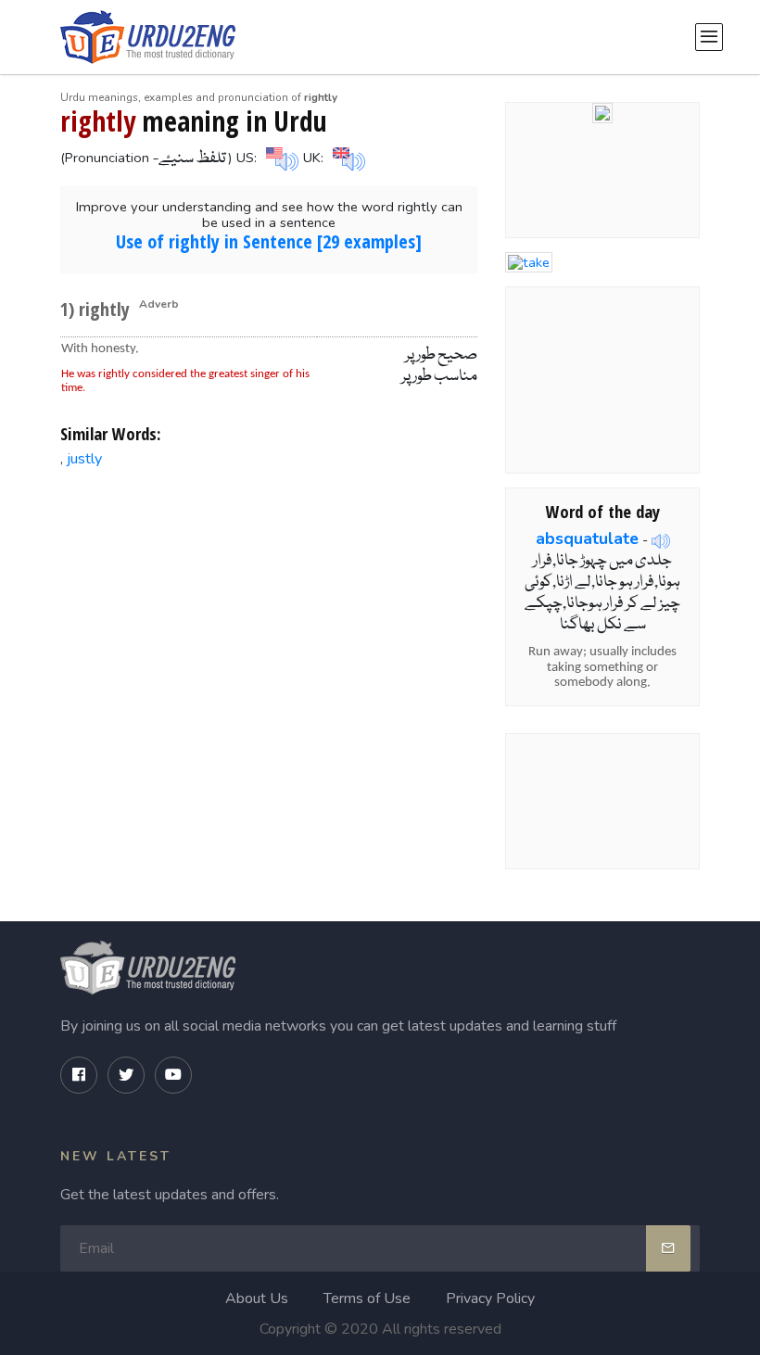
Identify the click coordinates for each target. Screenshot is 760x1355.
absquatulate (587, 538)
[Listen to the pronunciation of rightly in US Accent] (279, 156)
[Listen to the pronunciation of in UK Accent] (346, 156)
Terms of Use (367, 1298)
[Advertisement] (269, 624)
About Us (256, 1298)
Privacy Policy (490, 1298)
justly (84, 459)
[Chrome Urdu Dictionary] (602, 112)
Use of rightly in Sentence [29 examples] (269, 241)
